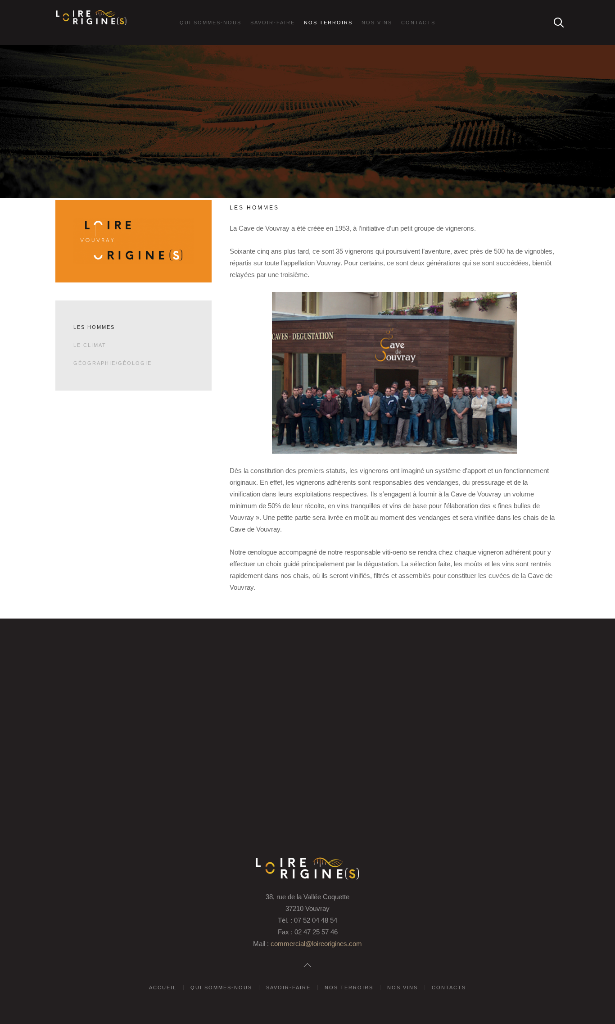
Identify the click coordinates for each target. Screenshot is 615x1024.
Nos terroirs (328, 22)
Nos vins (377, 22)
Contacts (418, 22)
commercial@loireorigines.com (316, 943)
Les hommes (94, 327)
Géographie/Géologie (112, 363)
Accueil (162, 987)
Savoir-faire (272, 22)
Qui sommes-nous (210, 22)
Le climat (89, 345)
